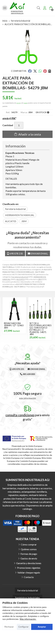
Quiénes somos (29, 549)
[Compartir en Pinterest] (45, 71)
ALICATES (20, 279)
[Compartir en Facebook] (30, 71)
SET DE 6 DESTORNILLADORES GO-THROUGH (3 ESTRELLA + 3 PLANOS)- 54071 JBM (40, 329)
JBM (40, 279)
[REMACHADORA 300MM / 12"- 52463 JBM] (14, 309)
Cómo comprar (29, 544)
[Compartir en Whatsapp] (40, 71)
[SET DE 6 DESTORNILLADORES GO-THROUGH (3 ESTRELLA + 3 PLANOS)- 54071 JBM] (40, 309)
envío (18, 103)
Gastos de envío (28, 558)
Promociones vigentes (28, 567)
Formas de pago (28, 553)
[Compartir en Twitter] (35, 71)
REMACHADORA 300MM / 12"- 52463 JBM (13, 325)
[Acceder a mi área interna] (44, 8)
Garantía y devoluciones (28, 563)
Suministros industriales (27, 597)
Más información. (28, 619)
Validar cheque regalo (28, 572)
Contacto (29, 577)
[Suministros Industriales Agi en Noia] (17, 8)
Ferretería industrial (19, 277)
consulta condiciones (20, 415)
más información (27, 398)
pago (25, 103)
